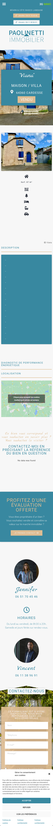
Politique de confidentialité (31, 768)
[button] (49, 774)
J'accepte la (25, 768)
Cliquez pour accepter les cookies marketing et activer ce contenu (26, 398)
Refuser (26, 807)
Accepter (26, 801)
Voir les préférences (26, 814)
